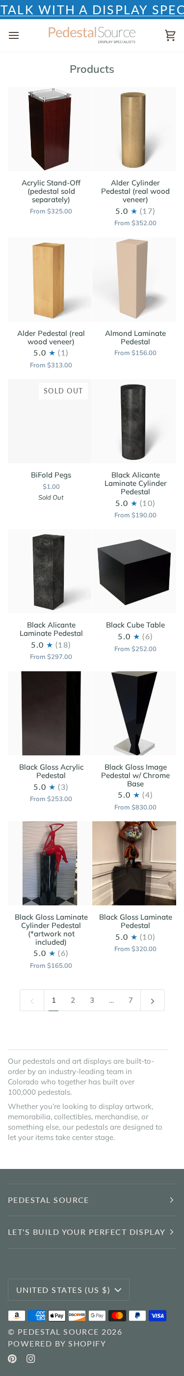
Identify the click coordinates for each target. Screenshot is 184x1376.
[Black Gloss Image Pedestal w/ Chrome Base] (134, 713)
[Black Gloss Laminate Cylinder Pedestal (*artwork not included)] (50, 863)
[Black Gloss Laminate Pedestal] (134, 863)
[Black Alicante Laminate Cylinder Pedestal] (134, 421)
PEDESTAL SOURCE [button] (48, 1199)
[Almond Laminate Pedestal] (134, 280)
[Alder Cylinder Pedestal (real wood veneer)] (134, 129)
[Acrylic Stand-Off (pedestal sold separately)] (50, 129)
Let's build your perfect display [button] (87, 1231)
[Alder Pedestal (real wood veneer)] (50, 280)
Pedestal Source (58, 1331)
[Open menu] (22, 35)
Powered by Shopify (57, 1343)
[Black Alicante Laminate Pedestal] (50, 571)
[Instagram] (30, 1358)
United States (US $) (63, 1289)
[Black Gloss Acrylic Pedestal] (50, 713)
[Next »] (152, 1000)
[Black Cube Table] (134, 571)
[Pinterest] (12, 1358)
